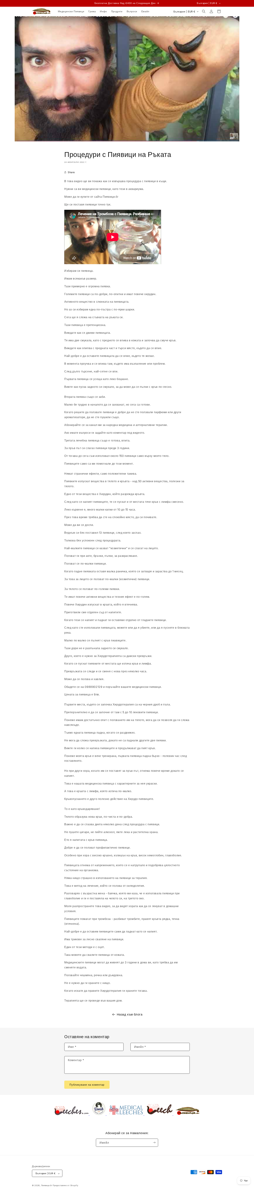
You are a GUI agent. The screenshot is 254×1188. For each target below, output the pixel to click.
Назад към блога (130, 1014)
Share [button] (71, 172)
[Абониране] (154, 1142)
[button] (204, 11)
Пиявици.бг (46, 1185)
